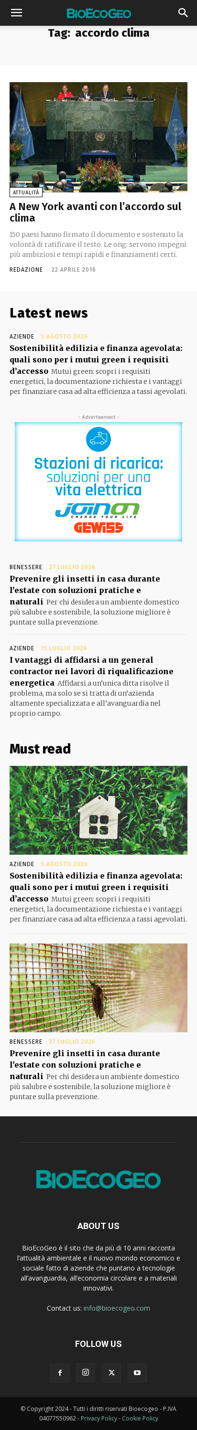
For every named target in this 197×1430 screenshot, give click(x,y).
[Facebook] (59, 1373)
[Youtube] (137, 1373)
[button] (16, 13)
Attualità (26, 193)
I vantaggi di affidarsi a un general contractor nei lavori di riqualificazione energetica (92, 671)
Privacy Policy (99, 1418)
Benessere (26, 567)
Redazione (26, 269)
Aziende (22, 336)
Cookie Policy (140, 1418)
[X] (111, 1373)
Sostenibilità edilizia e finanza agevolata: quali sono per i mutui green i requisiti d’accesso (96, 359)
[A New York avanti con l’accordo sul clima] (98, 137)
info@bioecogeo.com (117, 1308)
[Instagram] (85, 1372)
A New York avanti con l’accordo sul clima (95, 212)
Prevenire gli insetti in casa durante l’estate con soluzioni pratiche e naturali (85, 590)
